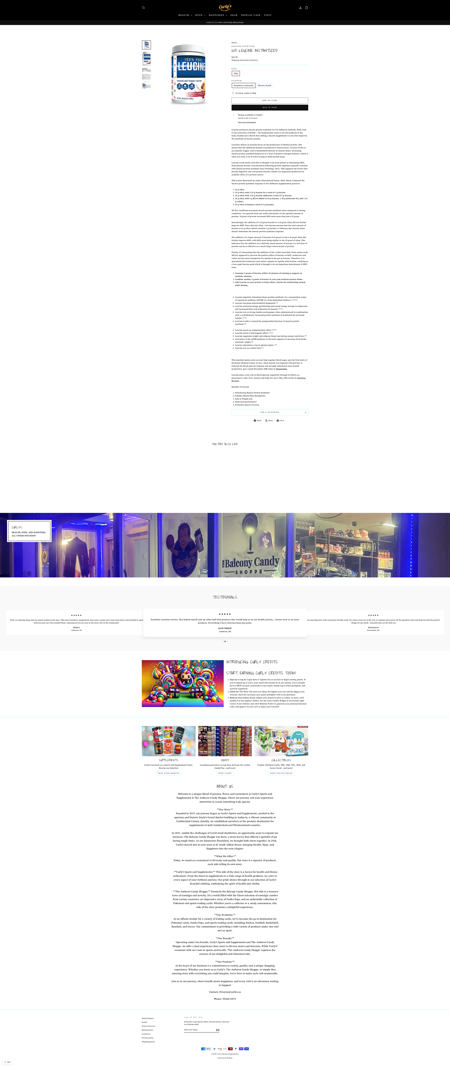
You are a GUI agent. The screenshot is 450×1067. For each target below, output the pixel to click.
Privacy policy (148, 1038)
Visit (268, 15)
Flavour (237, 81)
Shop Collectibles (281, 773)
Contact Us (146, 1034)
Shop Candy (225, 773)
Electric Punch (264, 85)
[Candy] (225, 741)
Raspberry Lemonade (243, 85)
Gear (234, 15)
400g (236, 73)
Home (234, 43)
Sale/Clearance (148, 1018)
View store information (247, 122)
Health (184, 15)
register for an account (270, 679)
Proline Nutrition (243, 46)
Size (234, 69)
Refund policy (147, 1030)
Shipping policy (148, 1042)
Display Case (251, 15)
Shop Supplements (169, 773)
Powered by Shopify (225, 1058)
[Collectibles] (281, 741)
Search (144, 1022)
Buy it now (270, 107)
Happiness (217, 15)
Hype (199, 15)
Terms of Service (148, 1026)
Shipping (235, 60)
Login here (252, 679)
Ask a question (269, 412)
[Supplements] (169, 741)
